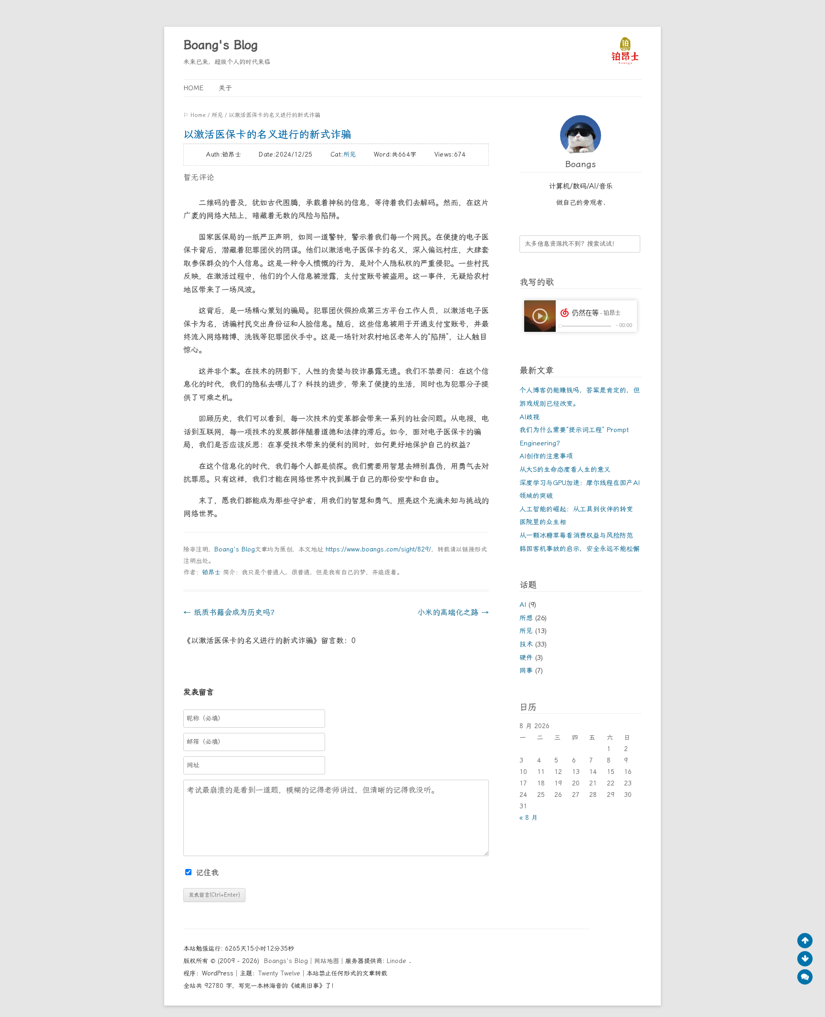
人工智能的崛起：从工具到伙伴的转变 (576, 509)
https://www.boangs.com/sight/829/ (378, 549)
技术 (526, 644)
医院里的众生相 (542, 522)
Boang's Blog (220, 45)
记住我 (207, 872)
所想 (526, 618)
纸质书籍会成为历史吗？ (230, 612)
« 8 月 (528, 817)
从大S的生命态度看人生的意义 (565, 469)
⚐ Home (194, 115)
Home (193, 88)
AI (522, 604)
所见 (217, 115)
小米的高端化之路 (453, 612)
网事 (526, 670)
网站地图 (326, 960)
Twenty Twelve (279, 973)
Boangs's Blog (286, 960)
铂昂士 (211, 572)
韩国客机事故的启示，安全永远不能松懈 (579, 548)
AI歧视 (529, 417)
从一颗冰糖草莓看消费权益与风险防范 (576, 535)
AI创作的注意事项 (546, 456)
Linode (398, 960)
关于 (225, 88)
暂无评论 (198, 177)
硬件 (526, 657)
